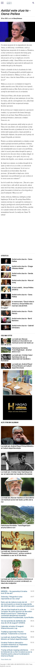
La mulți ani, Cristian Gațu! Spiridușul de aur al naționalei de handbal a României (16, 358)
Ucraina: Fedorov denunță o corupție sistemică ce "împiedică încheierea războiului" (14, 644)
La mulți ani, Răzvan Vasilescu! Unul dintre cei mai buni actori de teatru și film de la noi (17, 342)
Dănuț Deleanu (17, 18)
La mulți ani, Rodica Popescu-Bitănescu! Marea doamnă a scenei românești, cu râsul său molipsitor (17, 581)
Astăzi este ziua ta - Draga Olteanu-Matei (22, 267)
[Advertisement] (17, 239)
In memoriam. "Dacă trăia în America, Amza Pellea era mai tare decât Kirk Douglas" (17, 305)
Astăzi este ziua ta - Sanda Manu (22, 274)
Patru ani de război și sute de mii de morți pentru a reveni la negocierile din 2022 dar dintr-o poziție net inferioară (17, 604)
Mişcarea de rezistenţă (17, 2)
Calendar (14, 422)
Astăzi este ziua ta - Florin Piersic (22, 312)
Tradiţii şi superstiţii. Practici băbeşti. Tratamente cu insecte (13, 633)
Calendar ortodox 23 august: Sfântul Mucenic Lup (12, 627)
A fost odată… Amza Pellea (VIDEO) (22, 289)
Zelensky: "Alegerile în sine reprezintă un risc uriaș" (11, 598)
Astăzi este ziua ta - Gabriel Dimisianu (23, 327)
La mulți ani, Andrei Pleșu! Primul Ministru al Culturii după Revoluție (22, 366)
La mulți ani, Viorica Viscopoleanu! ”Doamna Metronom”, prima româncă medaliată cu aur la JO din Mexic (16, 553)
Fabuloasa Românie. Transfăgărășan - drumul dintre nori (22, 350)
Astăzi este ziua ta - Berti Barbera (22, 320)
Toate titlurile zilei (6, 659)
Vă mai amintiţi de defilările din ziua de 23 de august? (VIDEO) (13, 622)
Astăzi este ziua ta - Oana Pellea (22, 260)
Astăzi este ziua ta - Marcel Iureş (22, 281)
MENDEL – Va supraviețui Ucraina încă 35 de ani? (14, 592)
